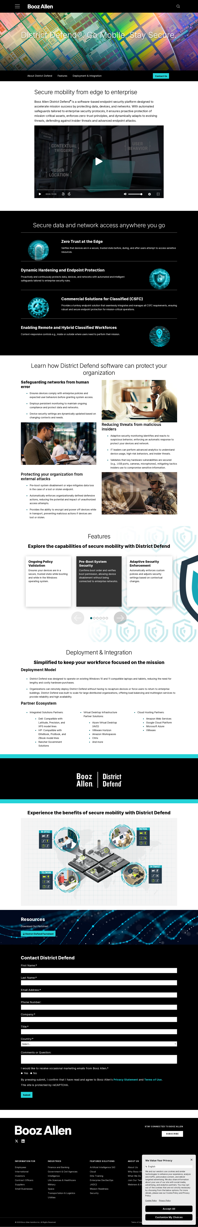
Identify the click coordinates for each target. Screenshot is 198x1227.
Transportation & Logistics (61, 1193)
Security (94, 1193)
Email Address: (31, 990)
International (21, 1171)
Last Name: (29, 977)
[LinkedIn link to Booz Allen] (23, 1141)
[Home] (40, 6)
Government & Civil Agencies (62, 1171)
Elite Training (96, 1176)
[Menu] (17, 6)
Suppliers (20, 1184)
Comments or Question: (36, 1052)
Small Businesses (24, 1188)
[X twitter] (16, 1141)
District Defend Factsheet (39, 934)
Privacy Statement (126, 1079)
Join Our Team (135, 1180)
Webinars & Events (137, 1184)
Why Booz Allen (136, 1171)
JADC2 (93, 1184)
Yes (26, 1073)
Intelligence (54, 1176)
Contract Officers (24, 1180)
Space (51, 1188)
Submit (26, 1095)
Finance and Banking (58, 1167)
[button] (178, 6)
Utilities (51, 1197)
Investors (20, 1176)
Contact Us (161, 76)
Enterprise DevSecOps (101, 1180)
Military (51, 1184)
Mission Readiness (99, 1188)
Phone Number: (31, 1002)
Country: (27, 1038)
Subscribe (172, 1134)
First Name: (29, 965)
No (35, 1073)
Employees (20, 1167)
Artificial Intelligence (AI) (102, 1167)
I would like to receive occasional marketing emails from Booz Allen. (64, 1068)
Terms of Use (153, 1079)
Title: (25, 1026)
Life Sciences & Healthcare (62, 1180)
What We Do (134, 1176)
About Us (133, 1167)
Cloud (93, 1171)
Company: (28, 1014)
